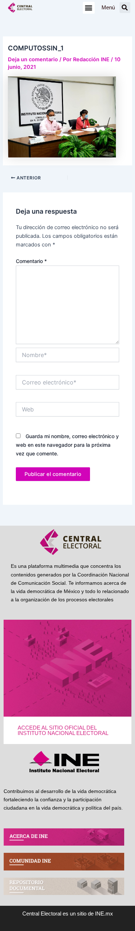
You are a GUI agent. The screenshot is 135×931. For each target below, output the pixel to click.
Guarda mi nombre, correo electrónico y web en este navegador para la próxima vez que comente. (67, 444)
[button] (89, 8)
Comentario (31, 261)
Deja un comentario (33, 59)
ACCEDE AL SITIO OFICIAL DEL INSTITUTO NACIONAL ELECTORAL (63, 730)
